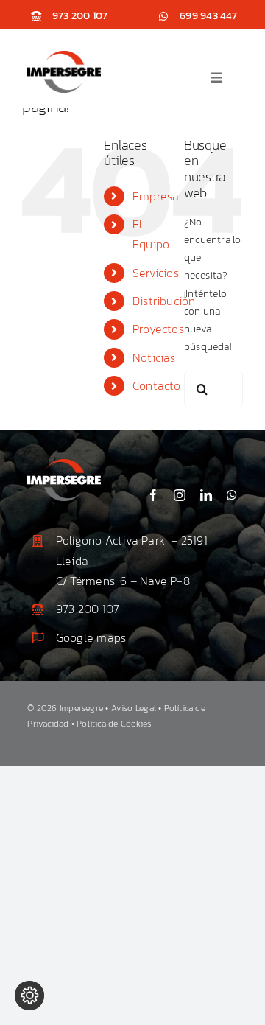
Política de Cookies (114, 723)
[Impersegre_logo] (64, 55)
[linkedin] (206, 495)
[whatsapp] (232, 495)
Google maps (91, 637)
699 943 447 (208, 16)
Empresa (155, 196)
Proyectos (158, 328)
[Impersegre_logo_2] (64, 464)
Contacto (156, 385)
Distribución (164, 300)
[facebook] (153, 495)
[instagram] (180, 495)
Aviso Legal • (137, 708)
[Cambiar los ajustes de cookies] (29, 995)
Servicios (155, 272)
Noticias (154, 357)
